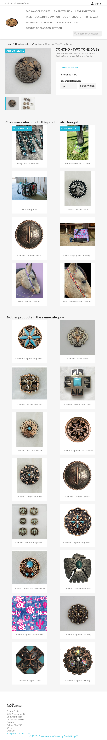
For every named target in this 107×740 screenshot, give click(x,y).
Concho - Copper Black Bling (77, 634)
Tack (29, 16)
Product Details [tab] (70, 67)
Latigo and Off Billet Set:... (29, 163)
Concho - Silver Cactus (77, 209)
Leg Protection (85, 11)
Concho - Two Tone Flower (29, 450)
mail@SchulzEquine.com (18, 733)
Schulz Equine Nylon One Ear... (77, 301)
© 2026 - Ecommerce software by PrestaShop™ (54, 736)
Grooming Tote (29, 209)
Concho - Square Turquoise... (29, 542)
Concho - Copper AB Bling (77, 680)
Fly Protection (63, 11)
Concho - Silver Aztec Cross (77, 404)
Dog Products (72, 16)
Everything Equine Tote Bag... (77, 255)
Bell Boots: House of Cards (77, 163)
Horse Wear (91, 16)
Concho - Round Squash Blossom (29, 588)
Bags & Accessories (38, 11)
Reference (65, 74)
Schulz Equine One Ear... (29, 301)
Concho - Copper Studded (29, 496)
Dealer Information (47, 16)
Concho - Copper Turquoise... (29, 358)
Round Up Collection (39, 22)
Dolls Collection (67, 22)
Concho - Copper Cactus (29, 255)
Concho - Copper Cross (29, 680)
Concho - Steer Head (77, 358)
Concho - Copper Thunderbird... (29, 634)
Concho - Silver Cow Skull (30, 404)
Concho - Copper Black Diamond (77, 450)
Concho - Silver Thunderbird (77, 588)
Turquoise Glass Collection (44, 28)
